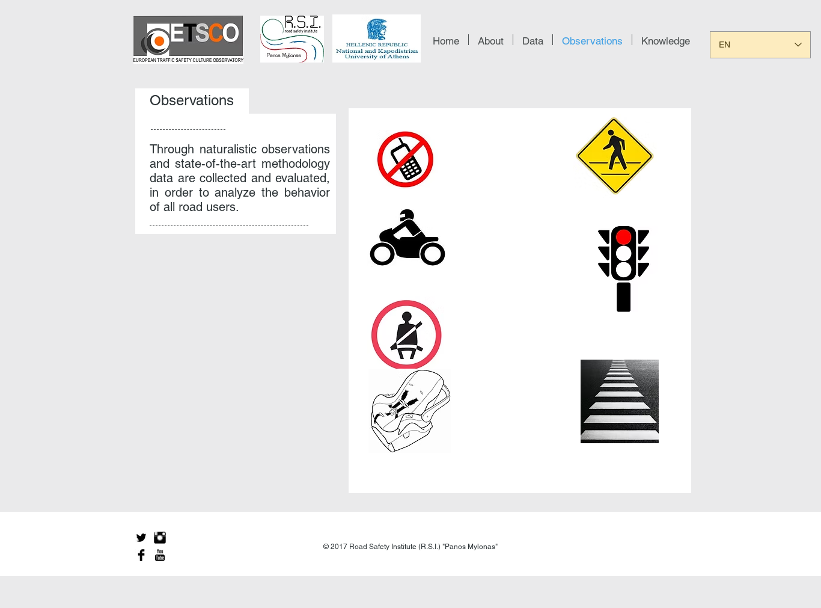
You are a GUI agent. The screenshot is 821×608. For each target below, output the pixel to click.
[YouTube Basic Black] (160, 555)
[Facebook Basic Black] (141, 555)
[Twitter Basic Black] (141, 538)
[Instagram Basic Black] (160, 538)
